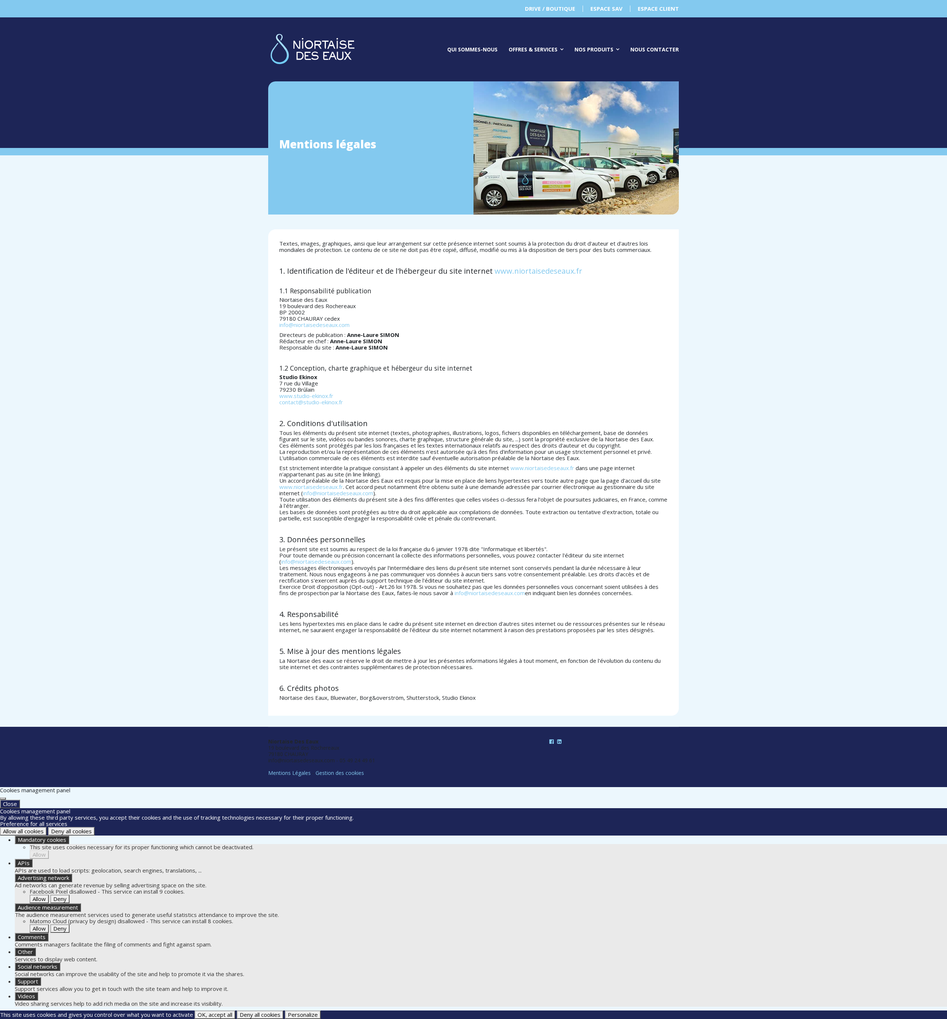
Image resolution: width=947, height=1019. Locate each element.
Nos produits (593, 49)
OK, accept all (215, 1014)
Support (28, 981)
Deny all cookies (71, 831)
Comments (32, 937)
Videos (26, 996)
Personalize (303, 1014)
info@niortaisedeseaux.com (314, 324)
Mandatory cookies (42, 839)
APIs (24, 863)
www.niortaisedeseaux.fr (538, 271)
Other (25, 951)
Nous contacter (654, 49)
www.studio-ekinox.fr (306, 395)
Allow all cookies (23, 831)
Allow (39, 854)
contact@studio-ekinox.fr (311, 402)
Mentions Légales (289, 772)
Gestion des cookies (340, 772)
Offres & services (533, 49)
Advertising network (43, 877)
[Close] (3, 798)
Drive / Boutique (550, 8)
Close (10, 803)
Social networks (37, 966)
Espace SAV (606, 8)
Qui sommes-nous (472, 49)
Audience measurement (48, 907)
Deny (60, 898)
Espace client (658, 8)
